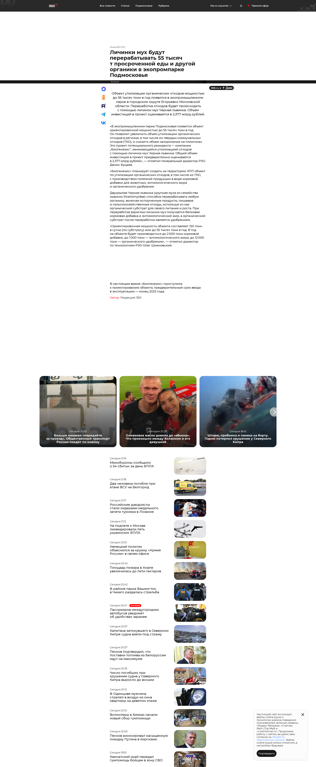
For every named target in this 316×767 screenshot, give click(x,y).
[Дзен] (221, 88)
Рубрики (163, 5)
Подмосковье (143, 5)
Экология (115, 82)
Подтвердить (266, 753)
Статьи (125, 5)
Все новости (107, 5)
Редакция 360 (130, 297)
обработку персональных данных (271, 738)
